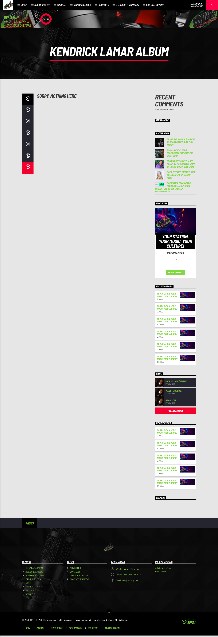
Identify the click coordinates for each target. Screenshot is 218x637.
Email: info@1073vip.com (127, 580)
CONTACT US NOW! (155, 4)
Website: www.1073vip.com (127, 569)
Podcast (40, 628)
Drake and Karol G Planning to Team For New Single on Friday (181, 142)
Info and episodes (175, 272)
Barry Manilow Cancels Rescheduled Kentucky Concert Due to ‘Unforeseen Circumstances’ (173, 187)
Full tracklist (175, 410)
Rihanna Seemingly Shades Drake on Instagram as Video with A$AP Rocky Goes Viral (181, 164)
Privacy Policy (75, 628)
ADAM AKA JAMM (34, 568)
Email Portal (160, 572)
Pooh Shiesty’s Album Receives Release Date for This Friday (180, 153)
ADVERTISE (75, 568)
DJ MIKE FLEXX (33, 579)
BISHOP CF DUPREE (35, 576)
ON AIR (24, 4)
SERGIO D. (31, 594)
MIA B (28, 583)
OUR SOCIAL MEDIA (82, 4)
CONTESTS (103, 4)
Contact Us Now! (112, 628)
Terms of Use (56, 628)
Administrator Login (163, 568)
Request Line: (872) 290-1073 (128, 575)
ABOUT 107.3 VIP (42, 4)
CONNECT (61, 4)
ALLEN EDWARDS (34, 572)
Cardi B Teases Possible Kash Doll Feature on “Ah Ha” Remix (181, 175)
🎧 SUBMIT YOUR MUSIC (127, 4)
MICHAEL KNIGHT (34, 587)
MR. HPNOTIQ (32, 590)
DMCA (28, 628)
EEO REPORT (93, 628)
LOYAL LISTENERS (79, 576)
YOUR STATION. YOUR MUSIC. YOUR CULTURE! (167, 295)
